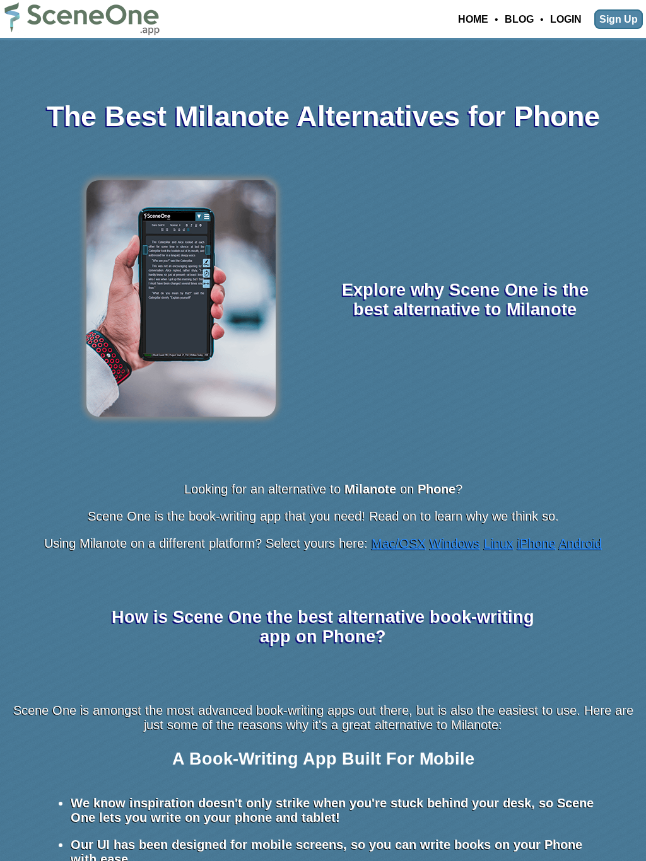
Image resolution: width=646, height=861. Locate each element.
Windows (455, 543)
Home (473, 19)
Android (580, 543)
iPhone (536, 543)
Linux (499, 543)
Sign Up (618, 19)
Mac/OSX (399, 543)
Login (566, 19)
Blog (519, 19)
